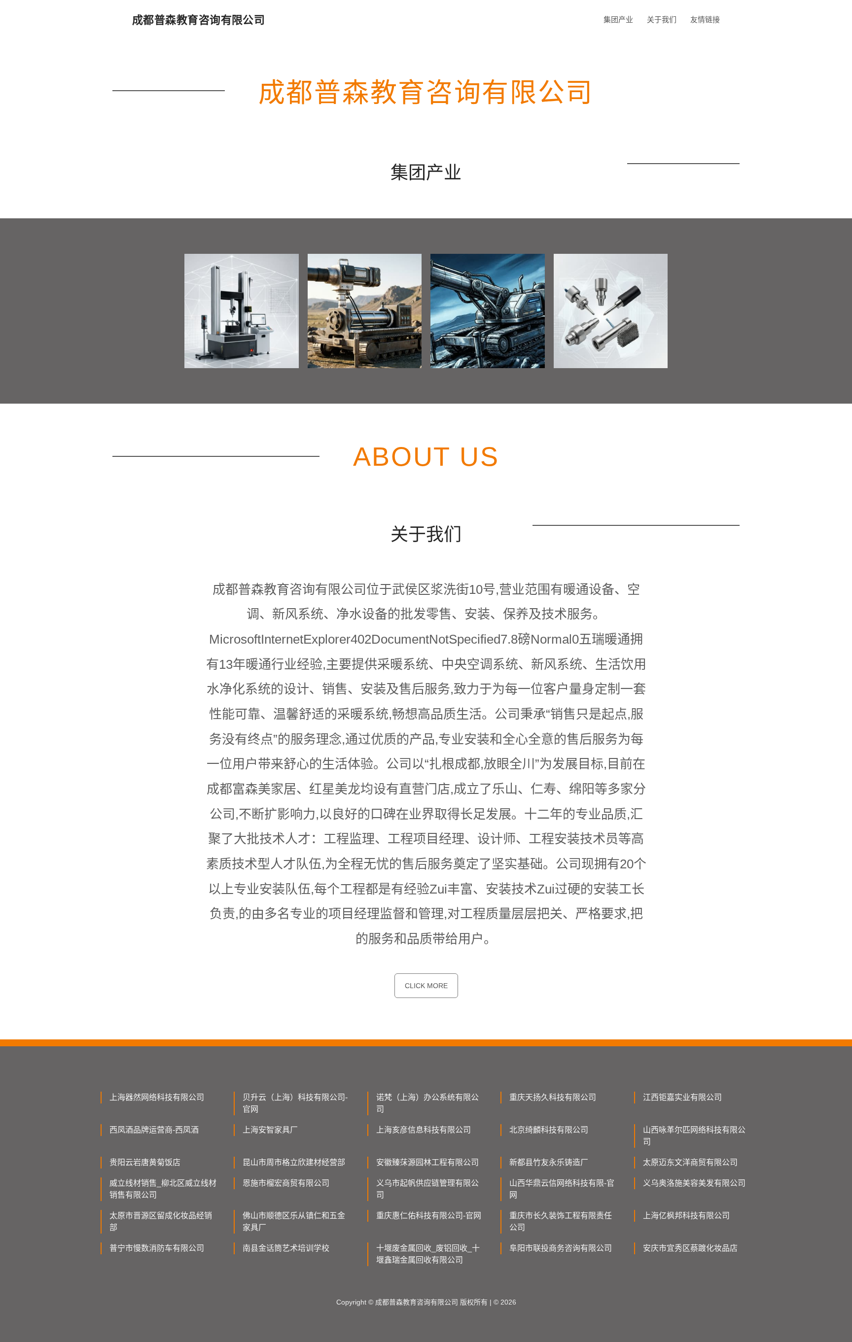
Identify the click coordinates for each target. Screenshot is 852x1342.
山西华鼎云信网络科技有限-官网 (561, 1189)
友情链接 (705, 19)
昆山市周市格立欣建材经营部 (294, 1162)
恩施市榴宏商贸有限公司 (286, 1183)
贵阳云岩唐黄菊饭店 (144, 1162)
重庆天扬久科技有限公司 (552, 1097)
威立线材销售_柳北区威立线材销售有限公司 (162, 1189)
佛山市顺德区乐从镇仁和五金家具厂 (294, 1221)
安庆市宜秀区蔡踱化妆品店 (690, 1248)
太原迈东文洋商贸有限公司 (690, 1162)
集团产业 (618, 19)
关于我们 (661, 19)
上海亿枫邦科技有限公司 (686, 1215)
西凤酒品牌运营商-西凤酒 (154, 1130)
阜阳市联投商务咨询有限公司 (560, 1248)
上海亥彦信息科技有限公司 (423, 1130)
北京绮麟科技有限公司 (548, 1130)
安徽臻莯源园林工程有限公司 (427, 1162)
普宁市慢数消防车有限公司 (156, 1248)
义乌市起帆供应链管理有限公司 (427, 1189)
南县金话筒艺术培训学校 (286, 1248)
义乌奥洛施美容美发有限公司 (694, 1183)
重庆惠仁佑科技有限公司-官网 (428, 1215)
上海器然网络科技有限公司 (156, 1097)
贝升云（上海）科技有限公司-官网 (295, 1103)
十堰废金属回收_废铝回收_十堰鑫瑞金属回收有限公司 (428, 1254)
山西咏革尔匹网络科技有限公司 (694, 1136)
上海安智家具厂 (270, 1130)
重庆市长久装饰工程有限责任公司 (560, 1221)
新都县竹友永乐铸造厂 (548, 1162)
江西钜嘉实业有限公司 (682, 1097)
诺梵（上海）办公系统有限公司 (427, 1103)
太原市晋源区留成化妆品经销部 (160, 1221)
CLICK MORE (426, 986)
